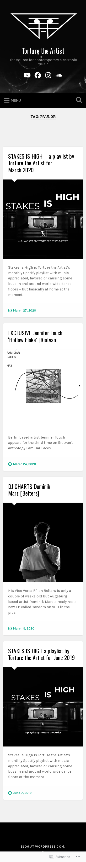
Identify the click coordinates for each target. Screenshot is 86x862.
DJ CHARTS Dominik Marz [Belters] (29, 490)
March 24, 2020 (24, 464)
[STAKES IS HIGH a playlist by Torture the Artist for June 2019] (42, 706)
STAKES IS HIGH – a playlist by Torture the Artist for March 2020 (41, 163)
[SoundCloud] (59, 74)
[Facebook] (38, 74)
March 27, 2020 (24, 310)
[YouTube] (27, 74)
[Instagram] (48, 74)
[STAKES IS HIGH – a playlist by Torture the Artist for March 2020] (42, 219)
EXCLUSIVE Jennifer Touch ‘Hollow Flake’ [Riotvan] (35, 336)
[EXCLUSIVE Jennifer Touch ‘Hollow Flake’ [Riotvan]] (42, 389)
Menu (16, 100)
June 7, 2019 (22, 793)
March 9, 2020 (23, 628)
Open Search (78, 100)
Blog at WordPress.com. (43, 846)
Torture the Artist (43, 51)
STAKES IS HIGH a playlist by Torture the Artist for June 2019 (41, 654)
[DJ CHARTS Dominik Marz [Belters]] (42, 542)
